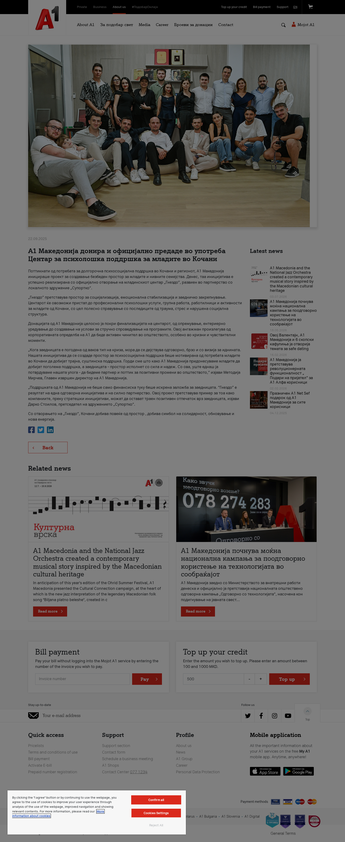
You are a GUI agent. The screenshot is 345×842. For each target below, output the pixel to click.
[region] (97, 812)
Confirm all (156, 800)
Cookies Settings (156, 813)
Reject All (156, 825)
